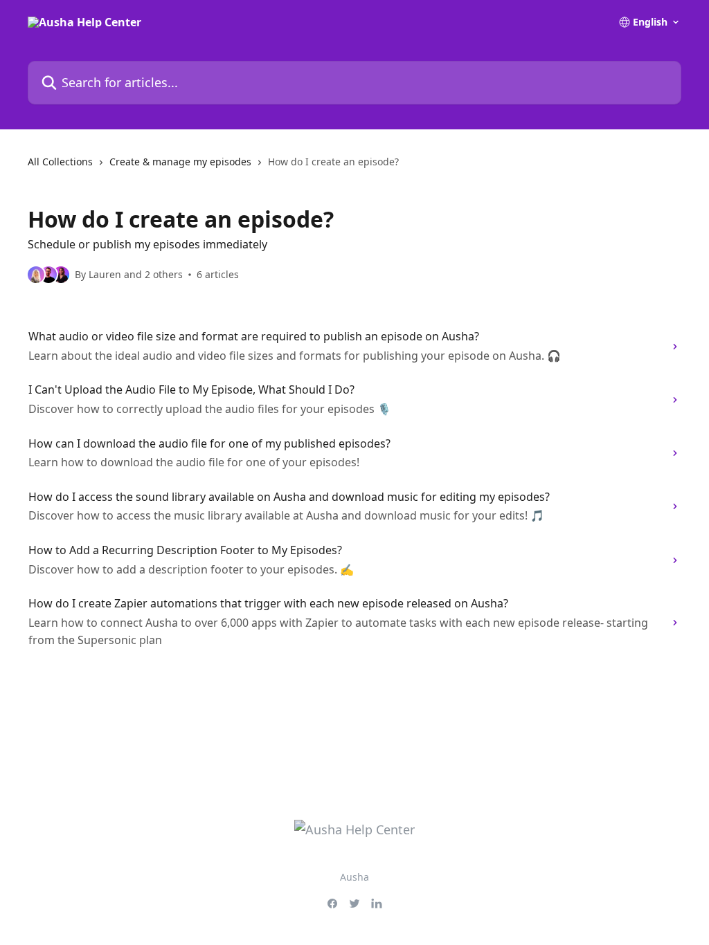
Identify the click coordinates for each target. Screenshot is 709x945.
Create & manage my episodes (180, 161)
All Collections (60, 161)
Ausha (354, 876)
